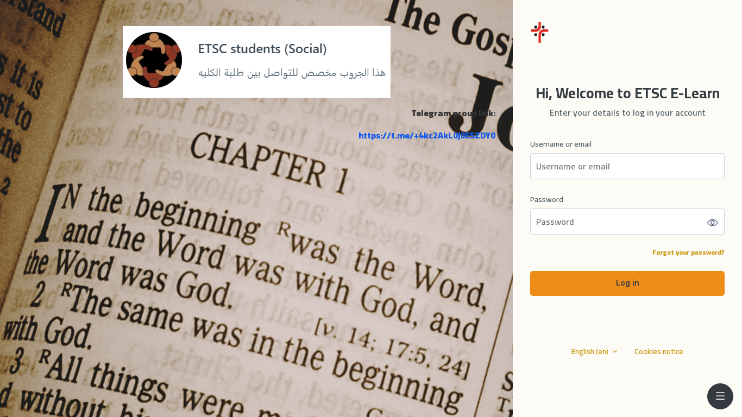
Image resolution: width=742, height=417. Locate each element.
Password (546, 199)
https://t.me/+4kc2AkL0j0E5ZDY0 (427, 135)
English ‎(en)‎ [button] (590, 351)
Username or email (561, 144)
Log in (627, 282)
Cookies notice (658, 351)
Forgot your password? (688, 252)
